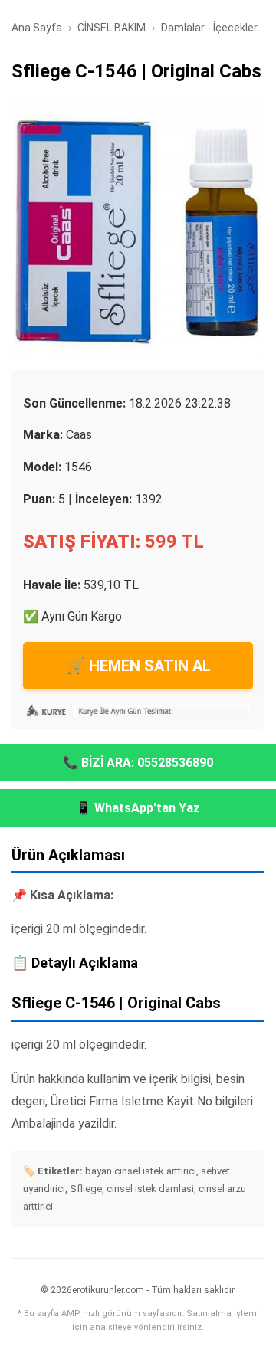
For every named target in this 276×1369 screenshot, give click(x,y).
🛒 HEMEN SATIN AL (138, 666)
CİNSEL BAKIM (111, 27)
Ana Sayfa (37, 27)
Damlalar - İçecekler (209, 27)
